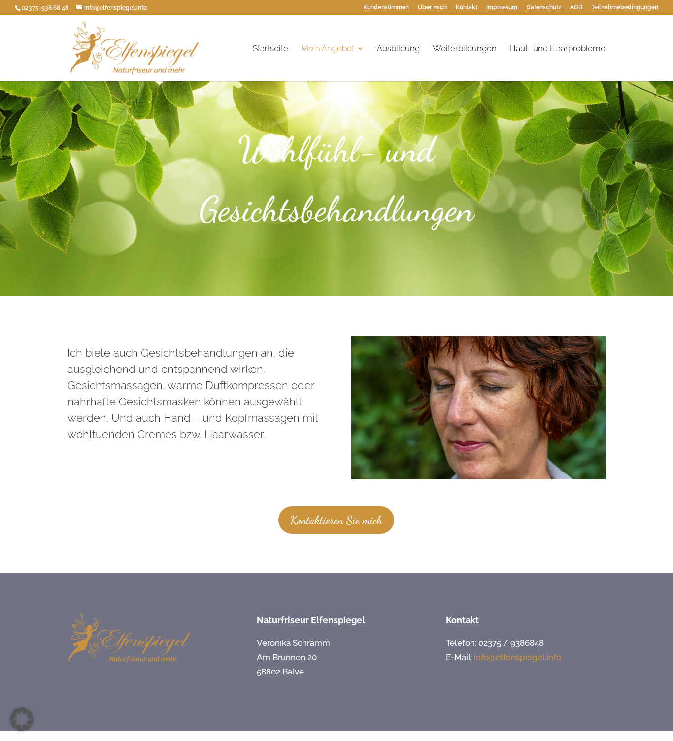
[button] (21, 719)
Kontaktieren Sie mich (336, 520)
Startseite (270, 49)
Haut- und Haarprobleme (557, 49)
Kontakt (466, 7)
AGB (576, 7)
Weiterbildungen (465, 49)
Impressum (501, 7)
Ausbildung (398, 49)
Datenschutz (543, 7)
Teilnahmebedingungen (624, 7)
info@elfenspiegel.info (517, 657)
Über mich (432, 7)
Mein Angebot (327, 49)
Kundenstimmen (386, 7)
